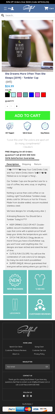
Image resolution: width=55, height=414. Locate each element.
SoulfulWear (27, 404)
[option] (27, 2)
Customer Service (39, 350)
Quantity (8, 101)
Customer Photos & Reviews (15, 350)
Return (37, 164)
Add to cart (27, 115)
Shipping (26, 164)
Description (13, 164)
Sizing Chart (39, 347)
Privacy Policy (39, 354)
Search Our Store (15, 347)
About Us (15, 354)
